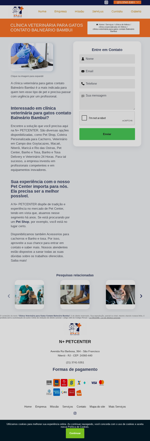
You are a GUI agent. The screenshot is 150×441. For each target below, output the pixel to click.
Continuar (75, 433)
